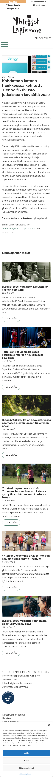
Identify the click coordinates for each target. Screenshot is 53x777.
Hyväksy (27, 753)
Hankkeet (7, 718)
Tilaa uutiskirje (13, 5)
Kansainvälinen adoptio (13, 714)
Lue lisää (11, 318)
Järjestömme (39, 5)
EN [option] (45, 38)
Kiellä (26, 760)
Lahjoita (13, 2)
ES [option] (50, 38)
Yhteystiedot (13, 8)
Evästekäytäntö (25, 774)
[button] (49, 725)
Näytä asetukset (26, 768)
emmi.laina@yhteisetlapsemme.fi (18, 228)
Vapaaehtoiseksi (38, 2)
